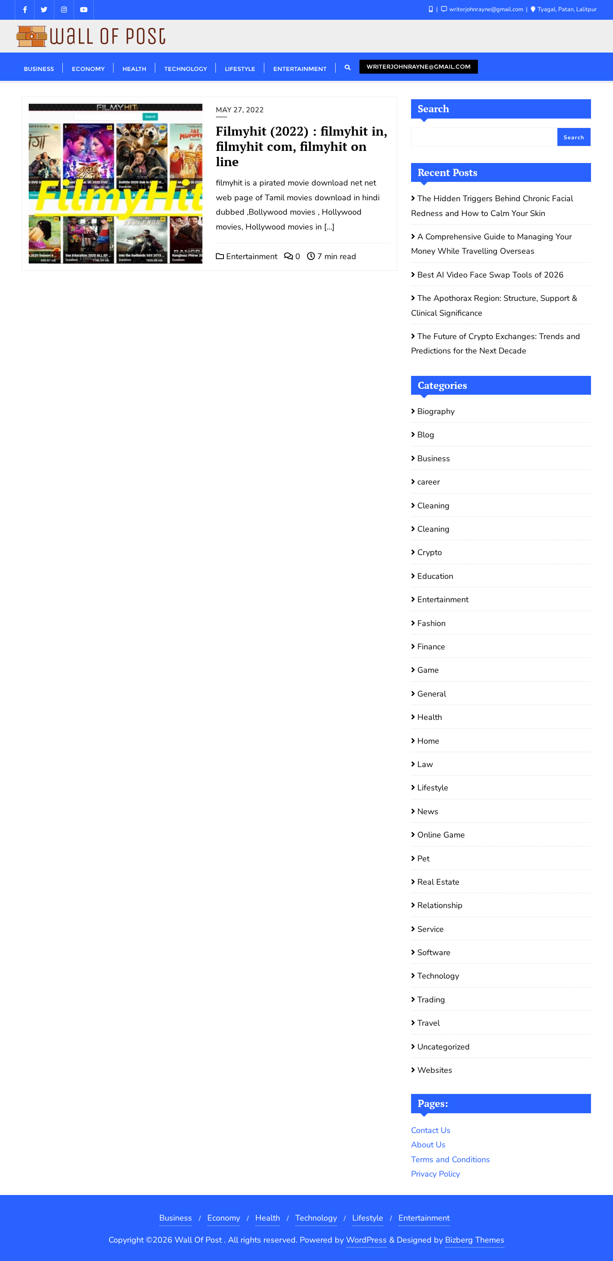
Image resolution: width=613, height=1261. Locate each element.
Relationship (440, 905)
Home (428, 741)
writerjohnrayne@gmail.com (419, 66)
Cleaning (433, 505)
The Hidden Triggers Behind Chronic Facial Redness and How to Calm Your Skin (492, 205)
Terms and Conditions (450, 1159)
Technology (438, 975)
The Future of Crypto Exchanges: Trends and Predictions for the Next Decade (495, 343)
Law (425, 764)
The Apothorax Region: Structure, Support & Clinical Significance (494, 305)
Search (433, 108)
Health (429, 717)
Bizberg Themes (474, 1240)
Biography (436, 411)
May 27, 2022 (240, 110)
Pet (423, 858)
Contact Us (431, 1130)
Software (434, 952)
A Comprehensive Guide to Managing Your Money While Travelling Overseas (491, 243)
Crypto (429, 552)
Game (428, 670)
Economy (223, 1217)
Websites (434, 1070)
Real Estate (438, 882)
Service (430, 929)
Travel (428, 1023)
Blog (425, 434)
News (427, 811)
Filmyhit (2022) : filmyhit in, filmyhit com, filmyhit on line (301, 146)
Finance (431, 646)
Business (433, 458)
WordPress (366, 1240)
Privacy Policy (435, 1173)
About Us (428, 1144)
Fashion (431, 623)
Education (435, 576)
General (431, 693)
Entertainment (250, 256)
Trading (431, 999)
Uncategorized (443, 1046)
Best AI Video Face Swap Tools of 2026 (490, 274)
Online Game (441, 834)
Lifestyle (432, 787)
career (428, 481)
